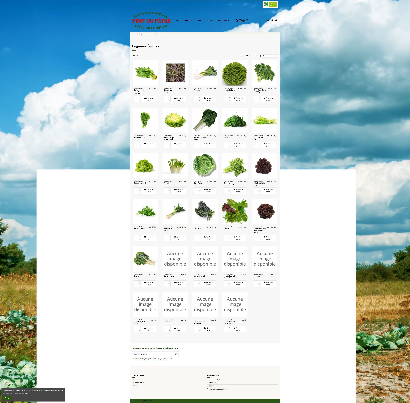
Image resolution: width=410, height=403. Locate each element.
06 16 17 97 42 (213, 386)
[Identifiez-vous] (272, 20)
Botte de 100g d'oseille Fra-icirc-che (139, 92)
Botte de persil (139, 229)
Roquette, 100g (139, 137)
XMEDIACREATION (145, 401)
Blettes (136, 276)
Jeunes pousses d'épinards (199, 323)
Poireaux (197, 90)
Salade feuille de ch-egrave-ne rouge (260, 230)
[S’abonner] (176, 354)
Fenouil (166, 183)
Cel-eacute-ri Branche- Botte (229, 184)
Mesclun (227, 229)
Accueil (135, 385)
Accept (7, 398)
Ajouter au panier (149, 99)
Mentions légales (145, 1)
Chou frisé (197, 229)
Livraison (136, 1)
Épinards (227, 137)
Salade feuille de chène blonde (170, 138)
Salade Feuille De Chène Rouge (230, 277)
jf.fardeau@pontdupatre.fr (218, 389)
